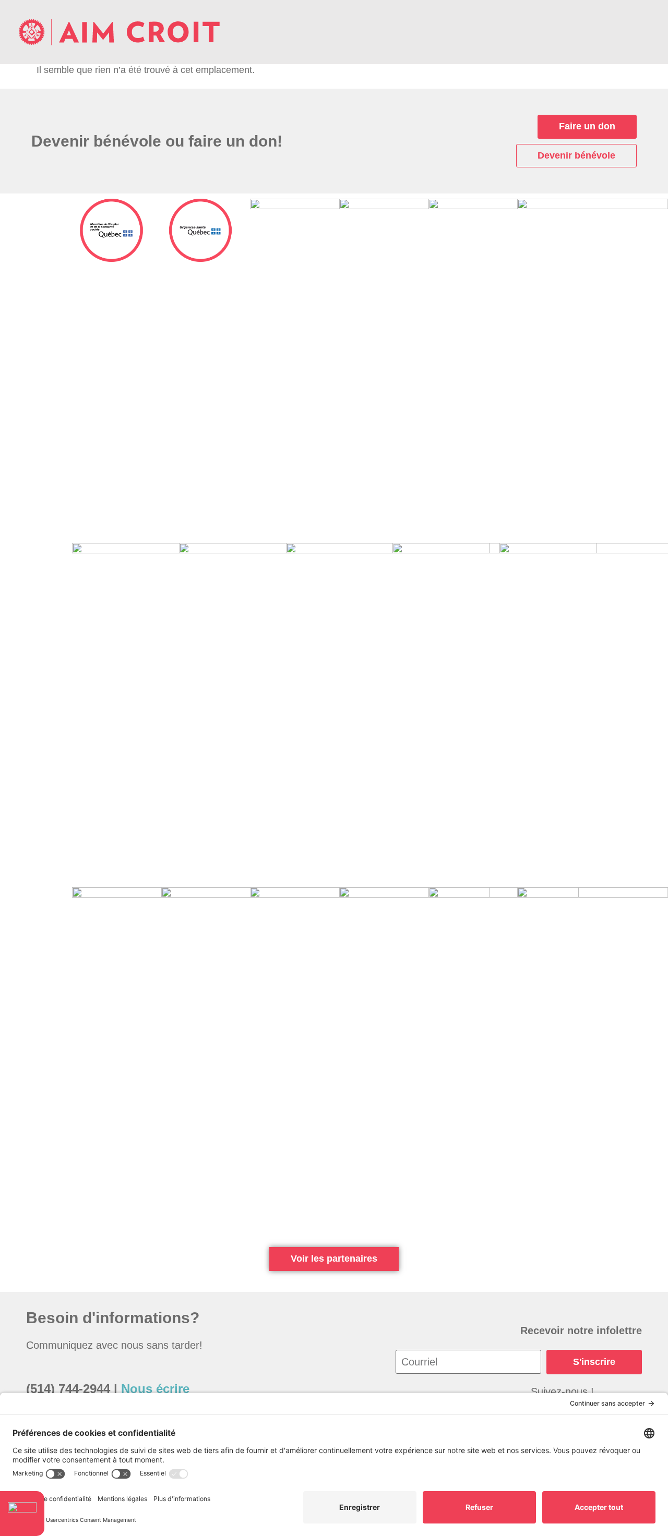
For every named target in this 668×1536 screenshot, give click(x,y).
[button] (641, 32)
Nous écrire (155, 1389)
